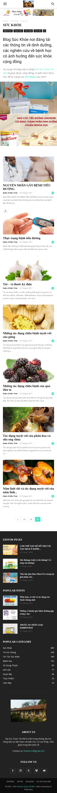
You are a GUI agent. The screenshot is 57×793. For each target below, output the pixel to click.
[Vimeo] (36, 771)
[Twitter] (28, 771)
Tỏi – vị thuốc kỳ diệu (17, 284)
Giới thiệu (10, 781)
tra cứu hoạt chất (44, 781)
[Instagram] (21, 771)
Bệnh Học (8, 31)
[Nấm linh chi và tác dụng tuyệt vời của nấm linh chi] (28, 472)
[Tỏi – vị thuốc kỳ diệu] (28, 268)
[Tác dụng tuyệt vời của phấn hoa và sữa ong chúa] (28, 419)
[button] (5, 4)
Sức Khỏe (14, 21)
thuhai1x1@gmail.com (34, 751)
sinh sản (38, 31)
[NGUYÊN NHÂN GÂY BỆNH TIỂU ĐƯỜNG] (28, 169)
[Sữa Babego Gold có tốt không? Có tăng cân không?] (10, 564)
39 (24, 519)
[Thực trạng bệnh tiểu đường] (28, 221)
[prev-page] (17, 519)
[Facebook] (13, 771)
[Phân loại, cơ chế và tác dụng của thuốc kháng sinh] (10, 601)
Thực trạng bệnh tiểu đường (21, 238)
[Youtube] (44, 771)
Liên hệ (20, 781)
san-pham (30, 781)
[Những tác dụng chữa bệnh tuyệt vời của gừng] (28, 317)
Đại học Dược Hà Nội (26, 786)
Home (5, 21)
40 (31, 519)
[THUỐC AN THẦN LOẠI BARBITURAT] (10, 629)
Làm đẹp (28, 31)
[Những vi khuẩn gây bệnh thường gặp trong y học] (10, 615)
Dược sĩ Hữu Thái (10, 193)
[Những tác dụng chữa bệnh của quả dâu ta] (28, 369)
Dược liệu (18, 31)
